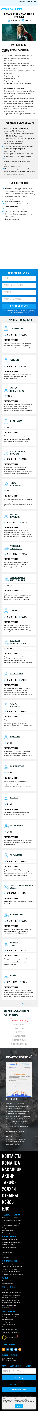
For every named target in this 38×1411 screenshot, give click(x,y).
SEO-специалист (16, 421)
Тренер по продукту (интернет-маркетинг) (18, 578)
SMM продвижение (9, 1261)
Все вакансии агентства (12, 9)
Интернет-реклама (10, 1236)
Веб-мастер (14, 797)
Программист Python (15, 944)
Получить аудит (19, 1378)
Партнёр (13, 975)
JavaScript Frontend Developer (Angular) (21, 886)
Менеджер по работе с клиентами (17, 452)
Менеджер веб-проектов (15, 705)
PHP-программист (16, 825)
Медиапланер (15, 360)
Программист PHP (16, 914)
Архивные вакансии (29, 1004)
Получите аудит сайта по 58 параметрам (17, 1366)
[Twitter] (15, 1349)
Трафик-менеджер (17, 328)
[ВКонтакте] (7, 1349)
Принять (19, 1406)
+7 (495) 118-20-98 (27, 1)
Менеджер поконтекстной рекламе (18, 641)
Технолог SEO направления (16, 484)
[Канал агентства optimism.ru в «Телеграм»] (11, 1349)
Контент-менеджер (17, 766)
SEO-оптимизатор (16, 673)
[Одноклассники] (19, 1349)
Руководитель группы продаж (16, 547)
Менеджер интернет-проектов (17, 389)
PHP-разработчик (16, 855)
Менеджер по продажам (15, 515)
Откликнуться (19, 306)
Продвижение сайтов (11, 1214)
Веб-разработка (8, 1311)
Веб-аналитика (8, 1287)
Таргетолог (14, 610)
